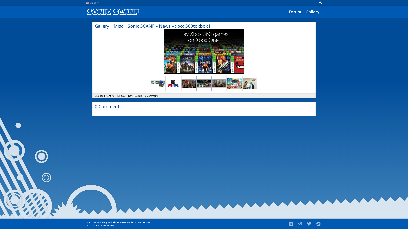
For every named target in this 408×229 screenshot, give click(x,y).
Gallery (312, 11)
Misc (118, 26)
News (165, 26)
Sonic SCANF (141, 26)
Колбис (110, 95)
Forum (295, 11)
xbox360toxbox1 (193, 26)
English (93, 2)
